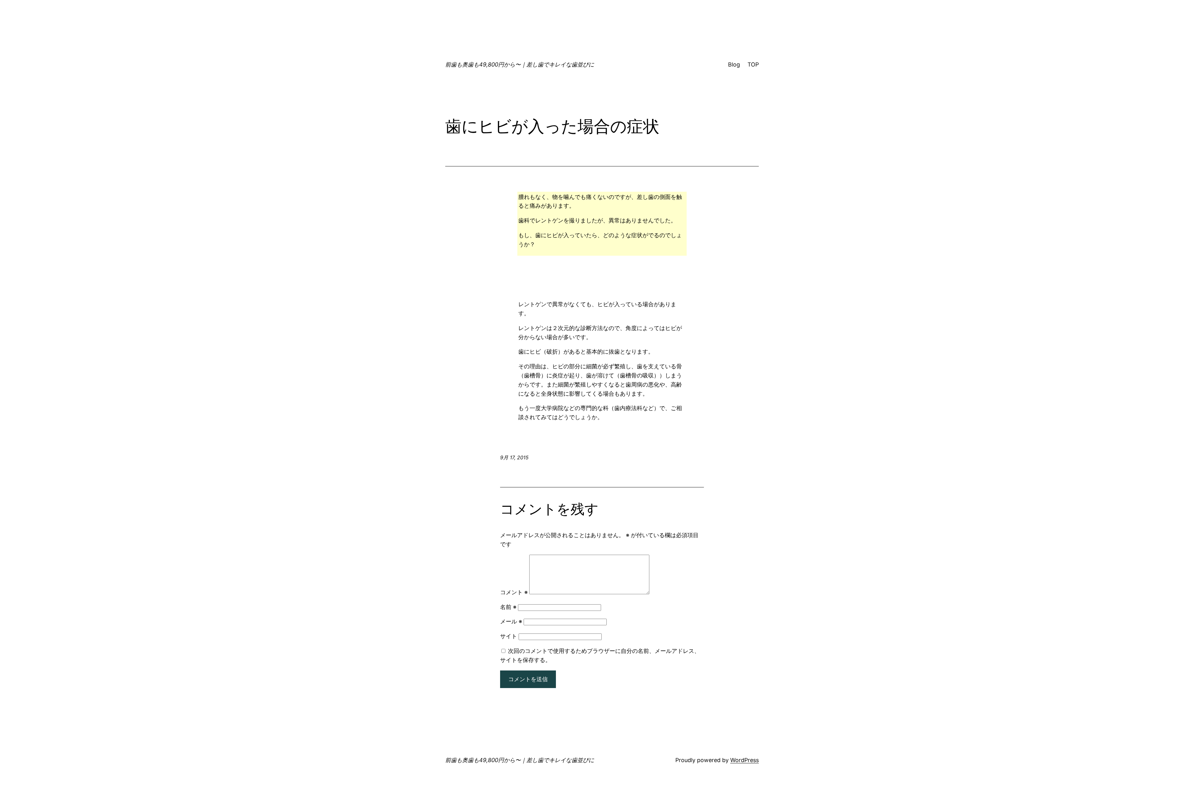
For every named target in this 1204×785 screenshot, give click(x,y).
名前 (508, 607)
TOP (753, 64)
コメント (514, 592)
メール (511, 621)
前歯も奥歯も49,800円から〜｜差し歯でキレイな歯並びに (519, 64)
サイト (508, 636)
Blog (734, 64)
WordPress (744, 760)
